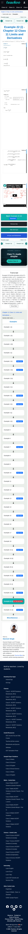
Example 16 (7, 524)
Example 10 (13, 473)
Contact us (17, 915)
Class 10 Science (10, 762)
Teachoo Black (19, 655)
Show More (14, 306)
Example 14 (7, 507)
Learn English (9, 868)
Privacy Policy (9, 919)
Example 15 (13, 515)
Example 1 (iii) (8, 344)
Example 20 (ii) (13, 575)
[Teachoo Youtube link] (20, 906)
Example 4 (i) (8, 413)
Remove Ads (14, 224)
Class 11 (12, 7)
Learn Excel (9, 871)
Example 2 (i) (8, 353)
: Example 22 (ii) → (14, 217)
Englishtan (9, 889)
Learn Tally (9, 874)
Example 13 (13, 498)
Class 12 (4, 7)
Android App (9, 679)
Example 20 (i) (8, 567)
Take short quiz (14, 229)
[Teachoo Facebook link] (7, 906)
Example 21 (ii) (13, 592)
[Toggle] (3, 2)
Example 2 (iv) (8, 378)
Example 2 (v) (8, 387)
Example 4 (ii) (13, 421)
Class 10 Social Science (12, 768)
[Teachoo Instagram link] (12, 906)
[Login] (24, 2)
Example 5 (7, 430)
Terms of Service (14, 917)
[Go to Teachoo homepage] (13, 2)
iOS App (8, 682)
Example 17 (13, 533)
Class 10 (19, 7)
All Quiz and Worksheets (14, 235)
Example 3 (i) (13, 395)
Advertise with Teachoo (14, 921)
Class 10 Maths (10, 759)
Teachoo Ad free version (12, 741)
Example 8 (7, 455)
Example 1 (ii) (8, 335)
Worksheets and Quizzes (13, 744)
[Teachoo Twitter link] (16, 906)
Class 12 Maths (10, 771)
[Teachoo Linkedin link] (14, 909)
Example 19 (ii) (8, 558)
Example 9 (7, 464)
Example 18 (7, 541)
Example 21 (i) (8, 584)
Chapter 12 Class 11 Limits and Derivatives (12, 11)
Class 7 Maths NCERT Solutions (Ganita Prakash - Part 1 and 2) (14, 791)
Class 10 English (10, 765)
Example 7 (13, 447)
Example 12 (7, 490)
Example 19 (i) (13, 550)
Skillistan (8, 747)
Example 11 (7, 481)
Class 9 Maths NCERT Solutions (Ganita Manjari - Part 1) (14, 807)
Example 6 (7, 438)
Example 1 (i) (8, 327)
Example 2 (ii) (13, 361)
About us (10, 915)
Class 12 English (10, 775)
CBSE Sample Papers (12, 897)
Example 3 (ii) (13, 404)
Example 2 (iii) (13, 370)
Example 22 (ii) (13, 610)
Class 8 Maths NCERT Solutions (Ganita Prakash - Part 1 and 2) (14, 799)
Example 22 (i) (13, 601)
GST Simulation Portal (12, 750)
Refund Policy (19, 919)
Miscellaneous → (13, 618)
